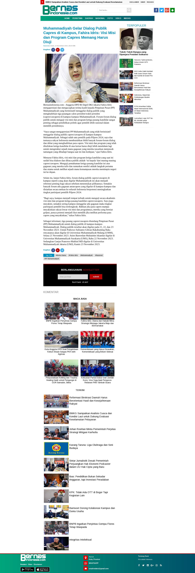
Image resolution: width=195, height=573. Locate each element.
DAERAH (89, 18)
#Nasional (98, 255)
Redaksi (23, 564)
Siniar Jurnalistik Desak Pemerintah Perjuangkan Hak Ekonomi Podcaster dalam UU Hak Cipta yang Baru (89, 463)
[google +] (167, 10)
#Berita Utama (61, 255)
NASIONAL (100, 18)
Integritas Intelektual (80, 539)
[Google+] (58, 50)
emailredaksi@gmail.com (99, 569)
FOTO (110, 18)
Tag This (49, 255)
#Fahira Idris (73, 255)
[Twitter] (62, 50)
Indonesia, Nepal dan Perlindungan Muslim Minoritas (142, 97)
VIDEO (118, 18)
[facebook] (156, 10)
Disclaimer (38, 564)
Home (67, 18)
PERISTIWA (77, 18)
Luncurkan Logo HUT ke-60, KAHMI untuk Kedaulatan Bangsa (143, 120)
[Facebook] (53, 50)
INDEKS (127, 18)
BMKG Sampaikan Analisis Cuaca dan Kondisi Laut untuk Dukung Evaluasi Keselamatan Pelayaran (90, 416)
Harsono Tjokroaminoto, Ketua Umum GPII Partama (143, 62)
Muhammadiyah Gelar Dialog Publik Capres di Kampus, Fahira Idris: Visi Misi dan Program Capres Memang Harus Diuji (79, 35)
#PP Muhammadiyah (51, 259)
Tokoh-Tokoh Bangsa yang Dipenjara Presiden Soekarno (134, 53)
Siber (30, 564)
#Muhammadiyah (86, 255)
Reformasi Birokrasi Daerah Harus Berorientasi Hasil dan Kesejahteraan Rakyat (89, 400)
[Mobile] (172, 10)
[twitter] (161, 10)
